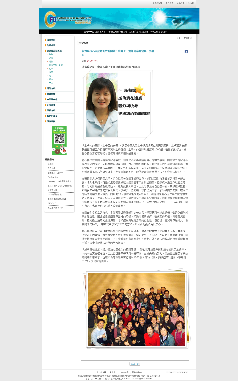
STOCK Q (52, 203)
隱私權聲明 (137, 372)
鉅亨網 (50, 164)
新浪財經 (51, 168)
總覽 (51, 54)
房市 (51, 79)
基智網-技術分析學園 (57, 199)
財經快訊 (188, 38)
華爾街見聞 (52, 190)
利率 (51, 69)
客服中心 (113, 372)
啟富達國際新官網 (55, 208)
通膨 (51, 62)
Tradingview (53, 177)
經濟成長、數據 (56, 65)
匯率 (51, 72)
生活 (51, 83)
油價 (51, 58)
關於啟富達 (157, 3)
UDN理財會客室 (55, 194)
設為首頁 (181, 3)
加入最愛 (169, 3)
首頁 (178, 38)
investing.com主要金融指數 (59, 181)
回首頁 (191, 3)
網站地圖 (125, 372)
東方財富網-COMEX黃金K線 (60, 186)
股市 (51, 76)
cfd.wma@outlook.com (142, 379)
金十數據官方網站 (55, 173)
